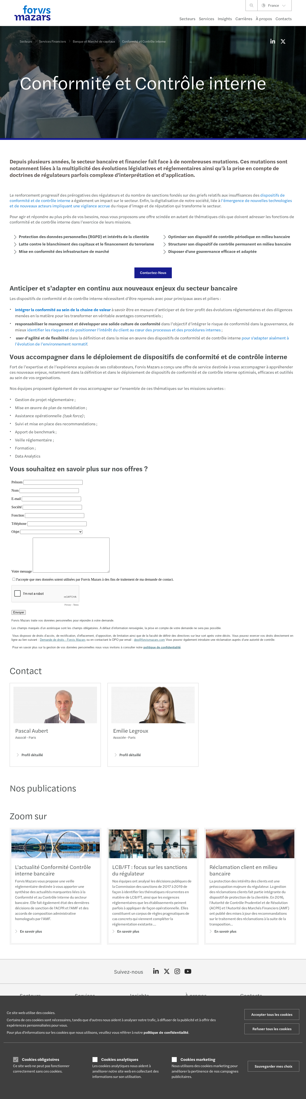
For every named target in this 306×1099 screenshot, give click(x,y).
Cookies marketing (198, 1059)
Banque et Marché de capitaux (94, 41)
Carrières (243, 18)
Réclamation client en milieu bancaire (243, 870)
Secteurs (187, 18)
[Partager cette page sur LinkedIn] (272, 41)
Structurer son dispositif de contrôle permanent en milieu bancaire (229, 244)
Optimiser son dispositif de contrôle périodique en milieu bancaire (229, 236)
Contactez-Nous (153, 272)
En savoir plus (31, 931)
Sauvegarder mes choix (273, 1066)
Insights (225, 18)
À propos (264, 18)
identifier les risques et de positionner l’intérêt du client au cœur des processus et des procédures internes (124, 329)
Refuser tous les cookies (271, 1028)
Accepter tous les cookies (271, 1014)
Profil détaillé (32, 754)
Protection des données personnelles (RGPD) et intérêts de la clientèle (84, 236)
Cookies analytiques (119, 1059)
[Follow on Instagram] (177, 971)
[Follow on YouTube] (188, 971)
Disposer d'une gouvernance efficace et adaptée (212, 251)
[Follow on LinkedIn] (156, 971)
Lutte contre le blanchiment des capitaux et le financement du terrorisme (86, 244)
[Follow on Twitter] (167, 971)
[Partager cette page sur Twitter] (283, 41)
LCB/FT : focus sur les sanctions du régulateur (149, 870)
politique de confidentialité (166, 1032)
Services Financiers (52, 41)
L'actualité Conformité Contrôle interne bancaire (53, 870)
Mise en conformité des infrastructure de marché (64, 251)
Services (206, 18)
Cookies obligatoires (40, 1059)
